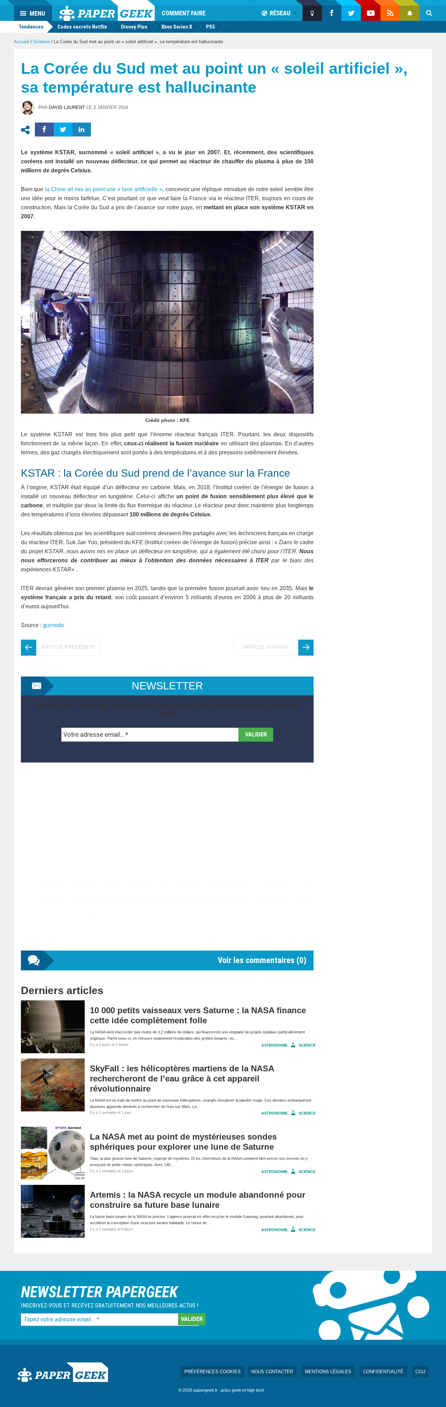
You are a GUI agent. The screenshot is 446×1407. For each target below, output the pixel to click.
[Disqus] (167, 863)
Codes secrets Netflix (82, 27)
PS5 (210, 27)
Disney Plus (134, 27)
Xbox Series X (176, 27)
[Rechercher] (429, 13)
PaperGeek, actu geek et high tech (107, 10)
